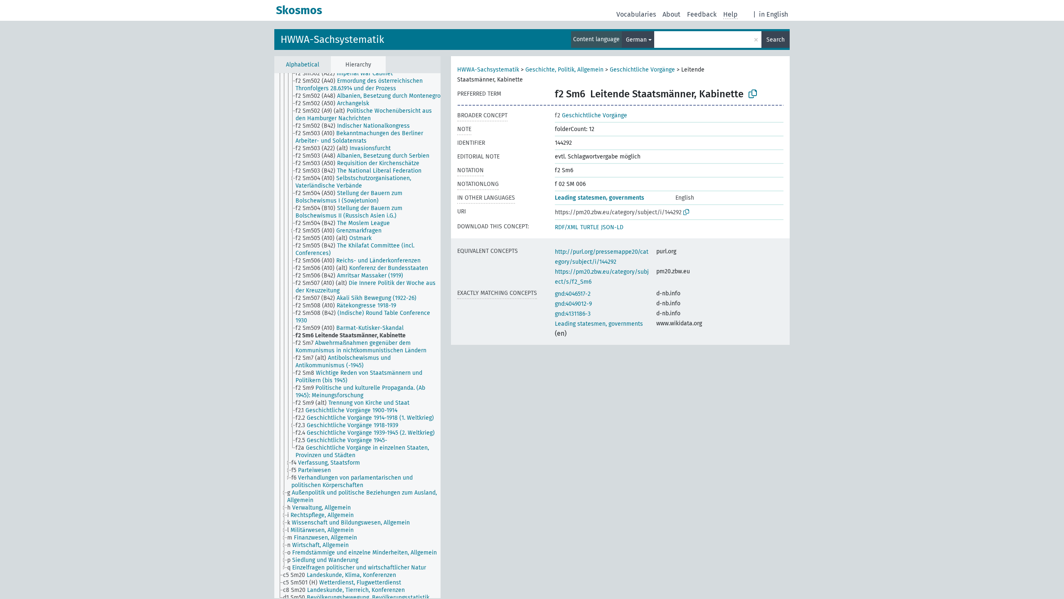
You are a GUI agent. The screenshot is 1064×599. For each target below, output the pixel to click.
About (671, 14)
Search (775, 39)
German (636, 39)
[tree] (357, 335)
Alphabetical (302, 64)
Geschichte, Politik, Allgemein (564, 69)
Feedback (702, 14)
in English (773, 14)
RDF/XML (566, 227)
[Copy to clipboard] (753, 94)
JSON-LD (612, 227)
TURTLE (589, 227)
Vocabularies (636, 14)
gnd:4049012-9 (573, 303)
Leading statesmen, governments (599, 197)
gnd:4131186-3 (573, 313)
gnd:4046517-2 (573, 293)
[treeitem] (347, 73)
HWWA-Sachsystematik (332, 39)
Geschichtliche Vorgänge (642, 69)
